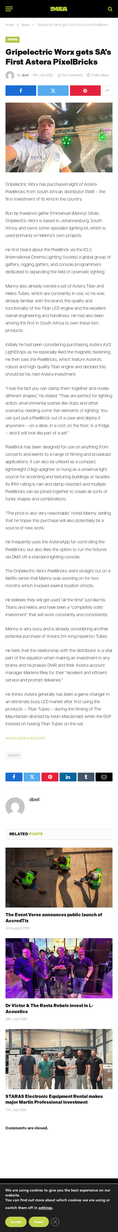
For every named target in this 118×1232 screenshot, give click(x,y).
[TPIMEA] (58, 9)
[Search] (110, 9)
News (12, 39)
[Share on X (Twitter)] (53, 90)
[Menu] (9, 9)
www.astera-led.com (25, 738)
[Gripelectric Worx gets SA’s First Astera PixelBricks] (59, 137)
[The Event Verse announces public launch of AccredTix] (59, 878)
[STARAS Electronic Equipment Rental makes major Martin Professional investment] (59, 1059)
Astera (13, 755)
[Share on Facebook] (20, 90)
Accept (16, 1222)
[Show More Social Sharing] (107, 90)
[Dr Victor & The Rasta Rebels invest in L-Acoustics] (59, 968)
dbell (25, 75)
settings (45, 1207)
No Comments (72, 75)
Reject (38, 1222)
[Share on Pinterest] (85, 90)
